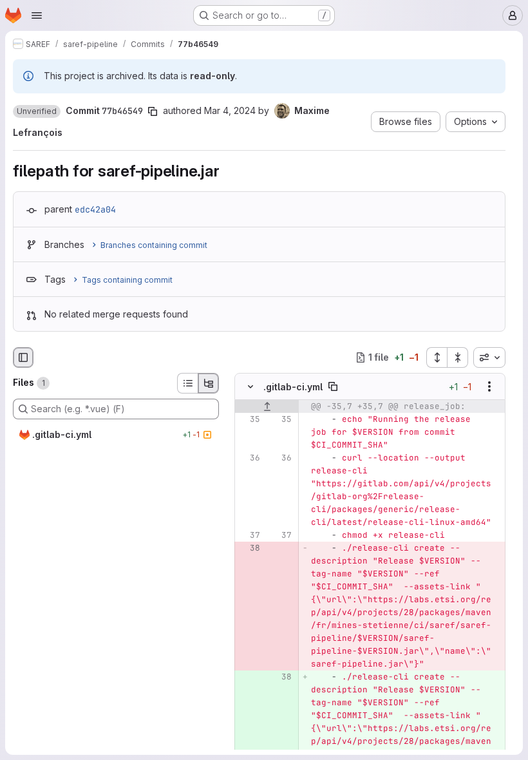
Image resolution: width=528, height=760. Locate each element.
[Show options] (489, 386)
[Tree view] (208, 383)
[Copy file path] (333, 386)
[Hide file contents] (250, 386)
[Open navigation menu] (36, 15)
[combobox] (489, 357)
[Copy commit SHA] (152, 111)
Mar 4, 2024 (230, 110)
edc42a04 (95, 209)
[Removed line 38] (249, 548)
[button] (37, 111)
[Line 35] (249, 419)
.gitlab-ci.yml (293, 386)
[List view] (187, 383)
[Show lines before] (267, 406)
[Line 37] (249, 535)
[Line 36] (249, 457)
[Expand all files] (436, 357)
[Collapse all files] (458, 357)
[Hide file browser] (23, 357)
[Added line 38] (281, 676)
